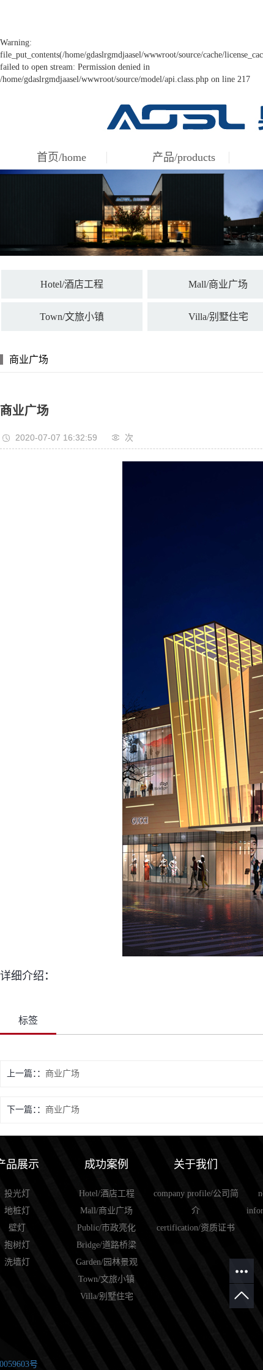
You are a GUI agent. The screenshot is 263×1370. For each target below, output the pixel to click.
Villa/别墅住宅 (106, 1296)
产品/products (183, 157)
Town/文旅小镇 (72, 316)
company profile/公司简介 (196, 1202)
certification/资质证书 (196, 1227)
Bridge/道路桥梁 (106, 1244)
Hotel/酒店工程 (71, 284)
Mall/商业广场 (106, 1210)
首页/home (61, 157)
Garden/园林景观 (107, 1262)
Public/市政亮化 (106, 1227)
